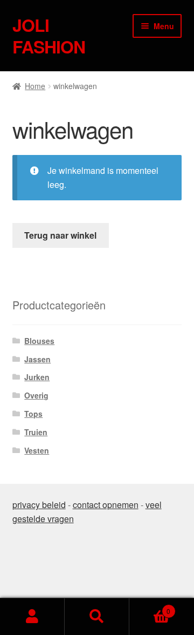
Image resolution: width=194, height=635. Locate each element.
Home (35, 85)
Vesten (36, 450)
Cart (149, 607)
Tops (33, 413)
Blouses (39, 340)
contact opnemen (105, 504)
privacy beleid (39, 504)
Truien (35, 432)
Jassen (37, 359)
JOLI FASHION (48, 35)
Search (97, 616)
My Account (32, 616)
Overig (36, 395)
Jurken (37, 376)
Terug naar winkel (60, 235)
